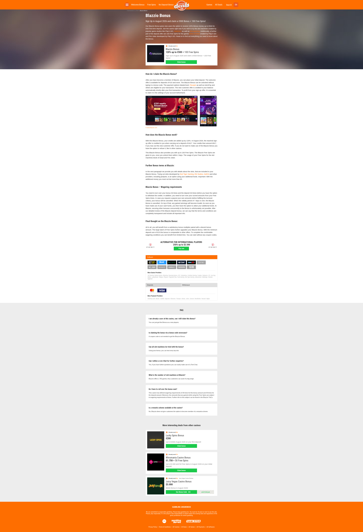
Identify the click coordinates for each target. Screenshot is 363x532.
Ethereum (173, 298)
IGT (209, 275)
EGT (179, 275)
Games (209, 4)
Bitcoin (157, 298)
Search (229, 5)
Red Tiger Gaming (187, 174)
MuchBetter (198, 298)
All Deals (218, 4)
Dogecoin (167, 298)
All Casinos (176, 527)
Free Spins (151, 4)
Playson (166, 277)
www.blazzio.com (152, 127)
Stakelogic (204, 277)
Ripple (208, 298)
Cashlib (162, 298)
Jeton (187, 298)
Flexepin (193, 85)
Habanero (178, 31)
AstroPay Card (151, 298)
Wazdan (210, 277)
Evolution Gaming (192, 275)
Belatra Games (158, 275)
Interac (183, 298)
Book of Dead (194, 34)
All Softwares (211, 527)
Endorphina (184, 275)
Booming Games (173, 275)
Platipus (161, 277)
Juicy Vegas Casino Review (186, 478)
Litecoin (192, 298)
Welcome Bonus (137, 4)
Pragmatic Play (173, 277)
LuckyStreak (155, 277)
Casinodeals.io (131, 10)
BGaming (165, 275)
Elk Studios (199, 174)
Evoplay (200, 275)
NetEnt (206, 174)
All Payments (201, 527)
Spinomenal (198, 277)
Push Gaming (180, 277)
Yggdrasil (150, 278)
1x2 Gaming (151, 275)
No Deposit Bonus (166, 4)
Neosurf (204, 298)
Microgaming (195, 31)
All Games (192, 527)
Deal (137, 10)
